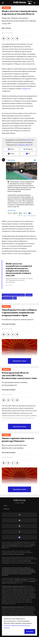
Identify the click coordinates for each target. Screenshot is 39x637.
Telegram (21, 145)
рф (15, 298)
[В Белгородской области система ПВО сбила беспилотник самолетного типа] (3, 400)
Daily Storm (19, 2)
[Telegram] (19, 514)
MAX (29, 140)
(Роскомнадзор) (13, 545)
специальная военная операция (13, 295)
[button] (3, 3)
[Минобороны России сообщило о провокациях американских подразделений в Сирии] (3, 334)
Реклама (6, 509)
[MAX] (19, 537)
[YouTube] (19, 520)
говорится (25, 88)
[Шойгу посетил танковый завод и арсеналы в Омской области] (3, 38)
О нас (5, 505)
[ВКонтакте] (19, 526)
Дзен (27, 145)
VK (31, 145)
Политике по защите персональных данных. (13, 554)
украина (29, 295)
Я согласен (29, 631)
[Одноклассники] (19, 531)
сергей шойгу (7, 298)
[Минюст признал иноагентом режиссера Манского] (3, 463)
